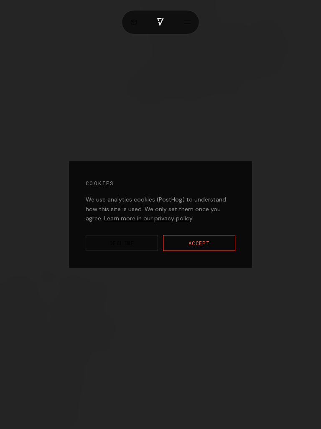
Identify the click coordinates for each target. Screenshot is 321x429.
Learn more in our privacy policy (148, 218)
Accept (199, 243)
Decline (122, 243)
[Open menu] (187, 22)
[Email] (133, 22)
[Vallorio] (160, 22)
